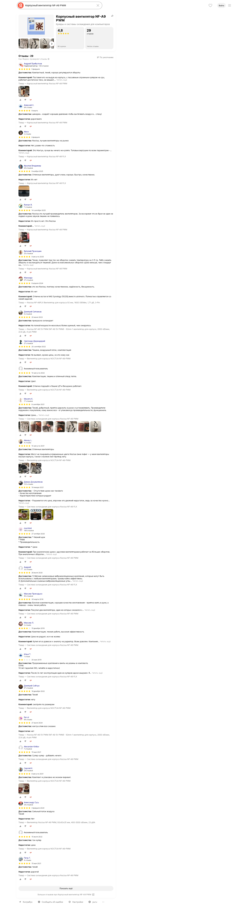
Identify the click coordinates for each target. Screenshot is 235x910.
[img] (24, 69)
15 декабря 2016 (38, 628)
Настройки (77, 902)
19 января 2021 (38, 487)
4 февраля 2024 (38, 808)
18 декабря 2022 (38, 691)
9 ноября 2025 (37, 171)
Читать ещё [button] (61, 80)
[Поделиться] (112, 16)
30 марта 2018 (37, 599)
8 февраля (36, 137)
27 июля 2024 (37, 723)
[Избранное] (210, 5)
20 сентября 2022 (39, 347)
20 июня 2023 (37, 317)
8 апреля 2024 (37, 283)
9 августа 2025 (38, 257)
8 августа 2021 (38, 774)
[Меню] (229, 5)
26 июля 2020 (37, 573)
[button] (23, 44)
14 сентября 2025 (39, 210)
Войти (221, 5)
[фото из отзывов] (23, 91)
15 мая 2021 (36, 752)
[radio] (20, 99)
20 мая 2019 (36, 660)
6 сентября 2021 (38, 404)
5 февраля (36, 69)
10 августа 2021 (38, 446)
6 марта (35, 111)
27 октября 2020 (38, 534)
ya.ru (94, 902)
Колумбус (28, 902)
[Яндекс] (21, 5)
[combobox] (59, 5)
